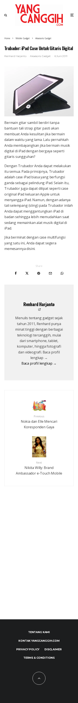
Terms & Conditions (39, 657)
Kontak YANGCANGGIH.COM (38, 640)
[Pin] (38, 273)
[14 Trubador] (39, 91)
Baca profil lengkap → (39, 363)
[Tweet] (27, 273)
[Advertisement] (39, 562)
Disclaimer (53, 649)
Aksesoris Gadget (40, 56)
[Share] (16, 273)
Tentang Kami (39, 632)
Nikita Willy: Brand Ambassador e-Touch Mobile (39, 468)
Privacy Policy (27, 649)
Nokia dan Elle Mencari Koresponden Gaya (39, 422)
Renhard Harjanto (15, 56)
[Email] (50, 273)
